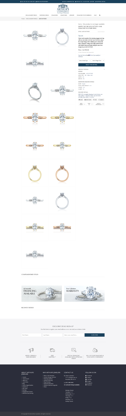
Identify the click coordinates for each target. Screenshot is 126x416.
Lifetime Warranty (48, 380)
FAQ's (45, 386)
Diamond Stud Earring (27, 393)
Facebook (89, 375)
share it (102, 99)
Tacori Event (25, 378)
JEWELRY (72, 15)
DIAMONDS (54, 15)
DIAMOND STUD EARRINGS (84, 15)
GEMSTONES (63, 15)
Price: (80, 50)
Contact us (25, 386)
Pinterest (89, 385)
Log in (65, 1)
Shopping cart (100, 1)
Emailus (89, 104)
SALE (95, 15)
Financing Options (48, 378)
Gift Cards (24, 388)
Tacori (80, 36)
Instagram (89, 383)
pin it (95, 99)
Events (24, 377)
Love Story (25, 382)
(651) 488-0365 (69, 382)
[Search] (99, 15)
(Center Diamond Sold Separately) (86, 52)
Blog (23, 383)
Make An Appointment (99, 104)
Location (86, 1)
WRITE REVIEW (81, 104)
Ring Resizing (47, 382)
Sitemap (24, 390)
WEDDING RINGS (44, 15)
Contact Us (79, 1)
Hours (92, 1)
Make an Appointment (42, 1)
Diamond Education (48, 383)
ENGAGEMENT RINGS (31, 15)
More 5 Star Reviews (49, 375)
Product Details (83, 69)
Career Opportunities (27, 385)
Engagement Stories (27, 391)
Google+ (89, 381)
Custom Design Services (50, 377)
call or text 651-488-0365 (28, 1)
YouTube (89, 379)
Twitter (89, 377)
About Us (24, 380)
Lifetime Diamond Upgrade (50, 385)
